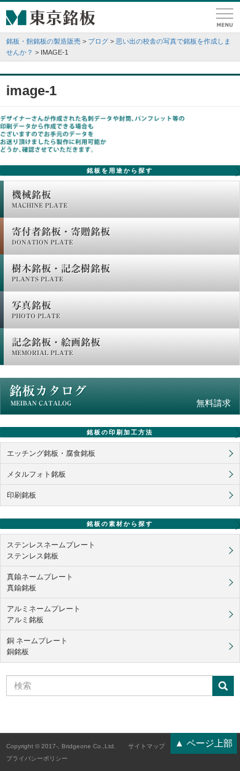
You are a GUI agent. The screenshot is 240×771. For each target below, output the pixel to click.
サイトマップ (146, 746)
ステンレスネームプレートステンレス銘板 (51, 550)
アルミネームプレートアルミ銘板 (44, 614)
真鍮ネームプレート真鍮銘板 (40, 582)
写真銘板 (36, 309)
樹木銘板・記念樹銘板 (61, 273)
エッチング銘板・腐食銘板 (51, 453)
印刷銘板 (21, 495)
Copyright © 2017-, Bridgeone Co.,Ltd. (61, 746)
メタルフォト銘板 (36, 474)
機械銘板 (40, 199)
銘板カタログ (120, 396)
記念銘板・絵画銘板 (56, 346)
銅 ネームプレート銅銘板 (37, 646)
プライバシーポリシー (37, 758)
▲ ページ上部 (204, 743)
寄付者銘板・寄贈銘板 (61, 236)
